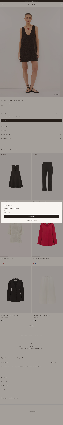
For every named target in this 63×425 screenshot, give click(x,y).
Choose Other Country (31, 220)
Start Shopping (31, 216)
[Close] (58, 205)
